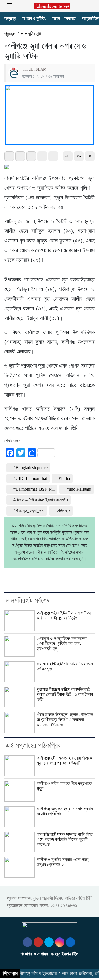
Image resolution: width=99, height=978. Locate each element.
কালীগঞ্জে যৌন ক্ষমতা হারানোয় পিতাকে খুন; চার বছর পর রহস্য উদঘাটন (64, 760)
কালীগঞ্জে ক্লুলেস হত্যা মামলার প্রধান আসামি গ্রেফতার (65, 811)
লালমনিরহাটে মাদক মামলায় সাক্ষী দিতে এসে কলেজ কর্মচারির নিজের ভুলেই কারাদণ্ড (64, 839)
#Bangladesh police (30, 467)
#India (64, 478)
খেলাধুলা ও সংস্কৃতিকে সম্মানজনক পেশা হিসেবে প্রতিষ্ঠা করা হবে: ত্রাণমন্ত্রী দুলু (62, 643)
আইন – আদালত (63, 18)
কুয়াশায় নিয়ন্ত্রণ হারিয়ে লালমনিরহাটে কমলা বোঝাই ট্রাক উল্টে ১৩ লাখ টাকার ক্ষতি (65, 694)
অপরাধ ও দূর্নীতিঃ (34, 18)
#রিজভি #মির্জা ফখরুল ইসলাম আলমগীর (40, 500)
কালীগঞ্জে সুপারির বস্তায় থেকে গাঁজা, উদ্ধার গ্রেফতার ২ (63, 862)
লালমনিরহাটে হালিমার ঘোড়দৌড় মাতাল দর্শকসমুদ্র (65, 666)
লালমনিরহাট (31, 34)
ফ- (79, 156)
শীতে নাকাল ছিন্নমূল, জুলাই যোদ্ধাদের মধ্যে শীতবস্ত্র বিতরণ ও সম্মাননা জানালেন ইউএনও (65, 720)
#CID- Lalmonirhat (30, 478)
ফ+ (67, 156)
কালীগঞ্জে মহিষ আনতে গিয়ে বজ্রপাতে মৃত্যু (64, 786)
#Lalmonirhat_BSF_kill (34, 489)
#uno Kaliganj (79, 489)
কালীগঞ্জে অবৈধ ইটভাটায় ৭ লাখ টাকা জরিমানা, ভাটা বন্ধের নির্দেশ (64, 615)
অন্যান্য (10, 18)
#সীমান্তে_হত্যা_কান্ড (29, 510)
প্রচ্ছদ (9, 34)
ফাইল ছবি (63, 510)
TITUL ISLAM (34, 69)
